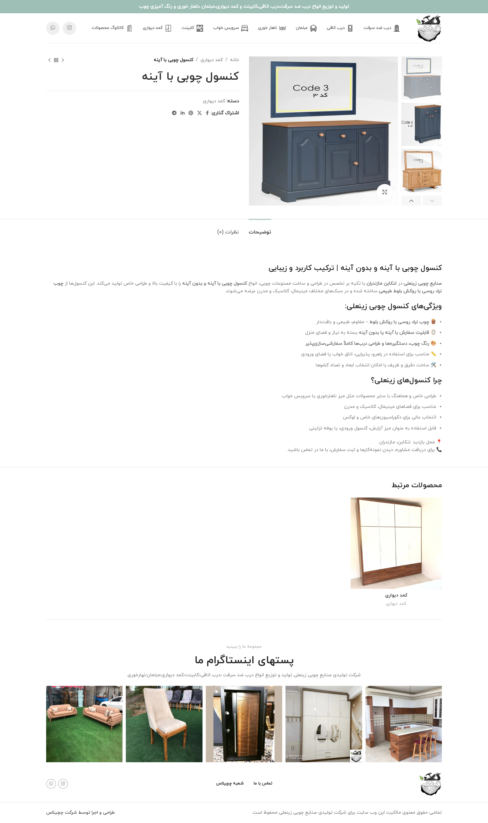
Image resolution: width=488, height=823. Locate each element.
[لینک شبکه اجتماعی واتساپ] (52, 28)
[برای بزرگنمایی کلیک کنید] (384, 192)
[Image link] (430, 783)
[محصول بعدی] (49, 60)
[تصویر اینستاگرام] (404, 724)
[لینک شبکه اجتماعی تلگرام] (174, 113)
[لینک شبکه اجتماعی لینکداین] (183, 113)
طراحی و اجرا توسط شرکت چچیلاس (80, 812)
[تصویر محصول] (396, 543)
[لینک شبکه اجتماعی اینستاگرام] (69, 28)
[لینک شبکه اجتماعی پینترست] (191, 113)
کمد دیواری (212, 60)
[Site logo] (428, 28)
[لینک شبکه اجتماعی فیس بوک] (207, 113)
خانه (234, 60)
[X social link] (199, 113)
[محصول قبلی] (62, 60)
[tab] (260, 229)
